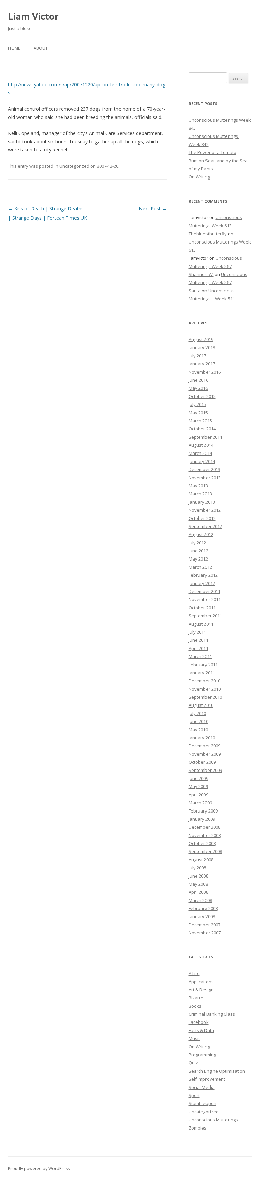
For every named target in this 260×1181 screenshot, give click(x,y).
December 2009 (204, 746)
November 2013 (205, 477)
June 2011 (198, 640)
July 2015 (197, 404)
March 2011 (200, 656)
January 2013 (202, 502)
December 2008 (204, 827)
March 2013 (200, 494)
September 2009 (205, 770)
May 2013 (198, 486)
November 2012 (205, 510)
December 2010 (204, 681)
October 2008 (202, 843)
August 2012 (201, 534)
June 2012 (198, 551)
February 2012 (203, 575)
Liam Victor (33, 16)
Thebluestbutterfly (208, 234)
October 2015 (202, 396)
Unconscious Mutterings (213, 1120)
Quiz (193, 1063)
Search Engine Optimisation (217, 1071)
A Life (194, 973)
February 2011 (203, 664)
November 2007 (205, 933)
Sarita (195, 291)
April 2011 (198, 648)
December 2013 (204, 469)
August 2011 (201, 624)
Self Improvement (207, 1079)
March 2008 (200, 900)
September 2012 (205, 526)
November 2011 (205, 599)
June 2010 (198, 721)
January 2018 (202, 347)
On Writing (199, 177)
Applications (201, 981)
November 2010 (205, 689)
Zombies (198, 1128)
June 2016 (198, 380)
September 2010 (205, 697)
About (41, 48)
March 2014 (200, 453)
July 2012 (197, 543)
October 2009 (202, 762)
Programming (202, 1055)
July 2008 (197, 868)
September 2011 (205, 616)
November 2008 (205, 835)
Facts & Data (201, 1030)
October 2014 (202, 429)
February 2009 (203, 811)
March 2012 (200, 567)
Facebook (199, 1022)
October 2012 (202, 518)
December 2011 (204, 591)
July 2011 (197, 632)
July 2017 (197, 356)
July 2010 (197, 713)
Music (194, 1038)
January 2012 (202, 583)
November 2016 (205, 372)
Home (14, 48)
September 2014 (205, 437)
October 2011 (202, 608)
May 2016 (198, 388)
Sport (194, 1095)
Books (195, 1006)
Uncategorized (74, 166)
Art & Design (201, 990)
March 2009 (200, 803)
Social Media (202, 1087)
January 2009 (202, 819)
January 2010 (202, 738)
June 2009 (198, 778)
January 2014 (202, 461)
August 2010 (201, 705)
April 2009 (198, 795)
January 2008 (202, 916)
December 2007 (204, 925)
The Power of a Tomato (212, 152)
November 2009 (205, 754)
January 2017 (202, 364)
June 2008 (198, 876)
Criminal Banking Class (212, 1014)
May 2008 (198, 884)
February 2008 (203, 908)
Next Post (153, 208)
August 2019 (201, 339)
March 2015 (200, 421)
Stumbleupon (202, 1103)
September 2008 (205, 851)
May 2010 (198, 729)
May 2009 (198, 786)
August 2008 (201, 860)
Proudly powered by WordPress (39, 1169)
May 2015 (198, 412)
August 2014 (201, 445)
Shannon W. (201, 274)
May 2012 (198, 559)
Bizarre (196, 998)
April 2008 (198, 892)
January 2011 (202, 673)
